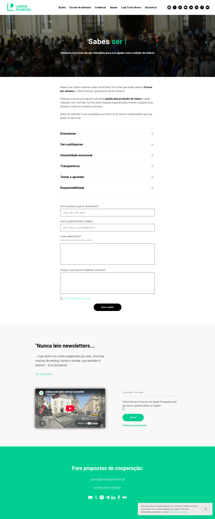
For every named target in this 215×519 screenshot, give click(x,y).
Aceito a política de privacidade (77, 298)
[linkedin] (196, 7)
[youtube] (186, 7)
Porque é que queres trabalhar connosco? (83, 270)
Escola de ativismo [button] (80, 7)
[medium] (207, 7)
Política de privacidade (107, 487)
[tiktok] (180, 7)
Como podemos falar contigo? (76, 221)
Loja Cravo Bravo (131, 7)
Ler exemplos (44, 374)
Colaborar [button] (100, 7)
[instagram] (169, 7)
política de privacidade (177, 512)
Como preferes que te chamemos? (79, 206)
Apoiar (114, 7)
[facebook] (202, 7)
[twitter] (175, 7)
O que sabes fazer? (70, 236)
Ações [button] (62, 7)
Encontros (151, 7)
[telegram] (191, 7)
